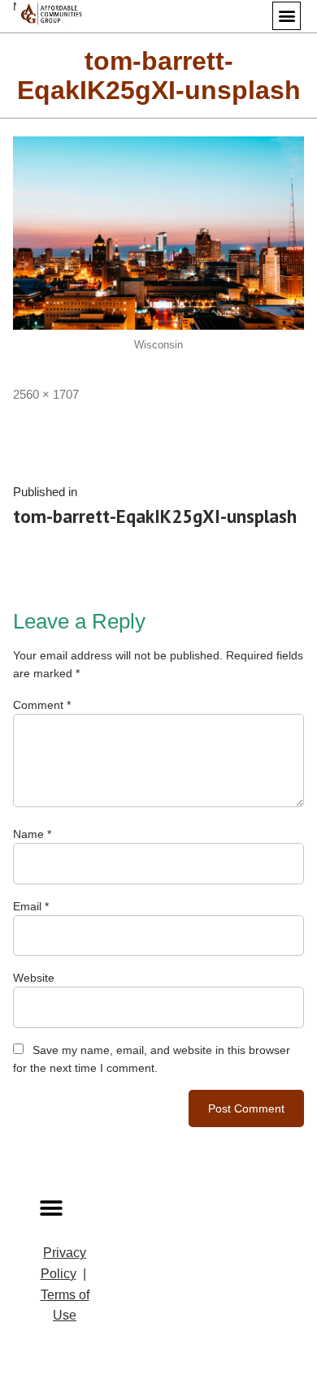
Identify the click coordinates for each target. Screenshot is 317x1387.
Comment (42, 704)
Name (32, 833)
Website (33, 977)
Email (31, 906)
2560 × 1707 (46, 394)
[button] (286, 16)
